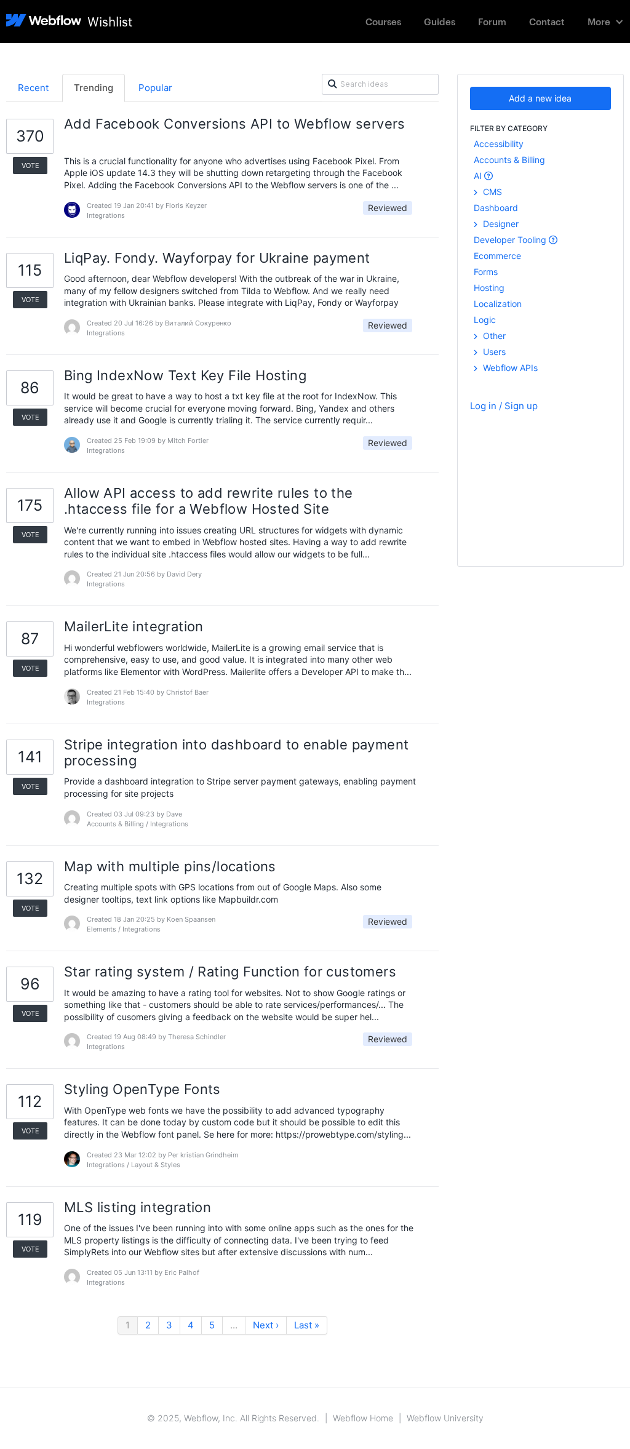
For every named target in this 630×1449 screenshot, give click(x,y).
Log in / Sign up (504, 406)
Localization (498, 303)
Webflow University (445, 1418)
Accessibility (499, 143)
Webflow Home (363, 1418)
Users (493, 351)
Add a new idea (540, 98)
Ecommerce (497, 255)
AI (479, 175)
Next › (266, 1325)
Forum (492, 21)
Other (493, 335)
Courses (383, 21)
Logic (485, 319)
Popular (155, 88)
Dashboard (496, 207)
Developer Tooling (511, 239)
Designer (499, 223)
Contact (547, 21)
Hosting (489, 287)
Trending (93, 88)
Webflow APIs (509, 367)
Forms (486, 271)
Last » (306, 1325)
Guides (439, 21)
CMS (491, 191)
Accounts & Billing (509, 159)
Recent (33, 88)
